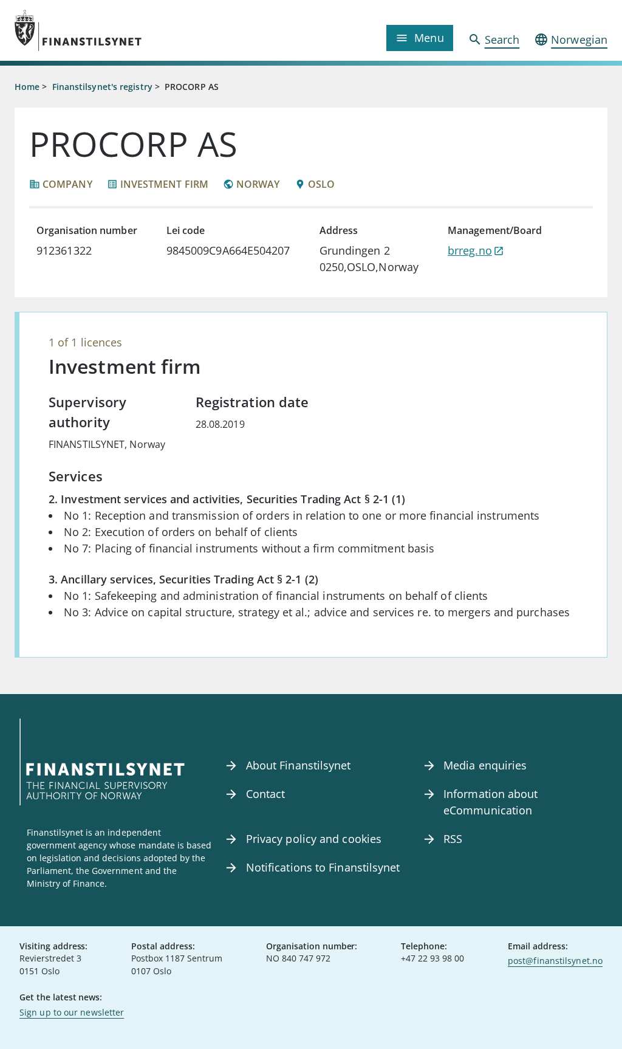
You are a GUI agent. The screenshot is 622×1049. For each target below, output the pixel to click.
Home (27, 86)
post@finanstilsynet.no (555, 960)
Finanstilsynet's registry (102, 86)
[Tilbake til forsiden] (89, 30)
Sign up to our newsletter (71, 1012)
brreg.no (470, 250)
